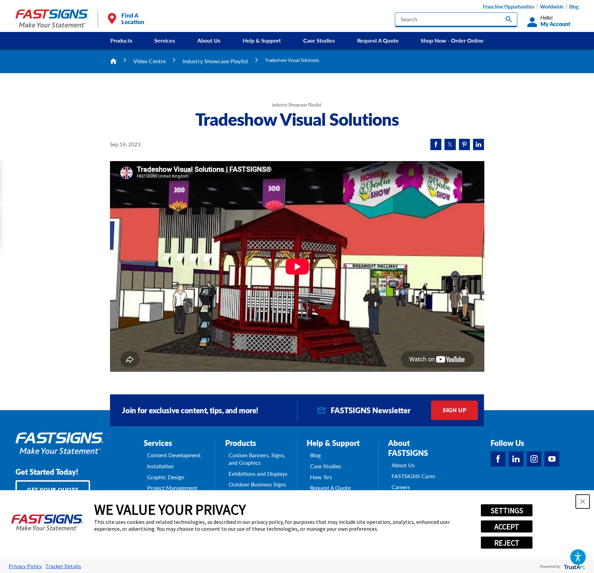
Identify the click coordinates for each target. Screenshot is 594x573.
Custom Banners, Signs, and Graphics (257, 458)
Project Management (172, 488)
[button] (578, 557)
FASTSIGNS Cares (413, 476)
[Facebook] (498, 458)
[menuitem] (121, 40)
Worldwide (551, 6)
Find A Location (132, 18)
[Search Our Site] (509, 19)
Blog (574, 6)
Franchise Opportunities (508, 6)
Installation (160, 466)
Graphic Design (165, 477)
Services (164, 40)
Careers (401, 487)
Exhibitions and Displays (258, 473)
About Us (208, 40)
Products (121, 40)
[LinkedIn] (516, 458)
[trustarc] (574, 566)
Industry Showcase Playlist (215, 61)
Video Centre (149, 61)
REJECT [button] (506, 543)
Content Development (174, 455)
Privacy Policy (25, 566)
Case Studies (319, 40)
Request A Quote (378, 40)
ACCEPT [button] (506, 526)
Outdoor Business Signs (257, 484)
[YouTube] (551, 458)
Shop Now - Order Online (452, 40)
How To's (321, 477)
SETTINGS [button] (507, 510)
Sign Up (454, 410)
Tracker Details (63, 566)
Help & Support (262, 40)
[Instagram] (534, 458)
